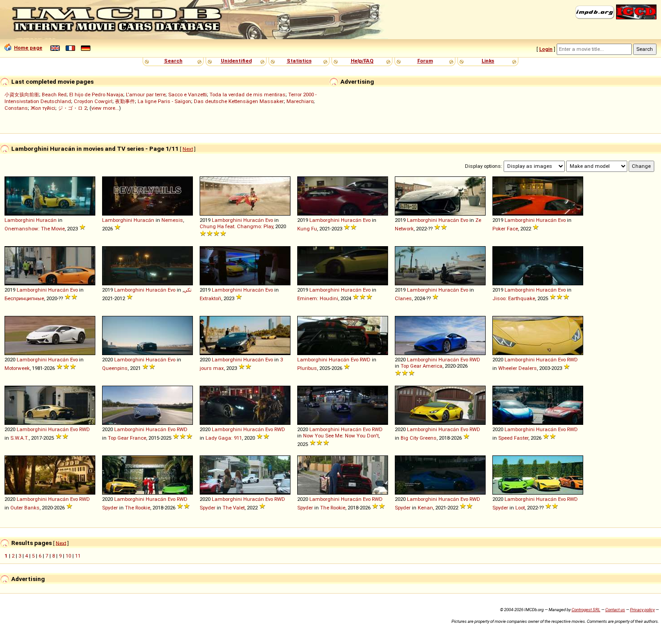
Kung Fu (307, 228)
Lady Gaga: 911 (223, 438)
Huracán (46, 220)
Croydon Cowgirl (93, 101)
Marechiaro (299, 101)
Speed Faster (513, 438)
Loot (520, 507)
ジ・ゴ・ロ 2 (72, 108)
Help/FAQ (362, 61)
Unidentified (236, 61)
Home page (28, 48)
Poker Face (505, 228)
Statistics (299, 61)
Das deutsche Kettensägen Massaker (239, 101)
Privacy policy (642, 609)
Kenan (425, 507)
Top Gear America (421, 366)
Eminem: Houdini (317, 298)
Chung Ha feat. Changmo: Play (236, 226)
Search (173, 61)
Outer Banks (25, 507)
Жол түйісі (43, 108)
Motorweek (17, 368)
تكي (187, 290)
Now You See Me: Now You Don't (341, 435)
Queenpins (115, 368)
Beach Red (54, 94)
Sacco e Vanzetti (187, 94)
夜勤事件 (125, 101)
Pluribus (307, 368)
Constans (16, 108)
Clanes (403, 298)
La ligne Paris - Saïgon (164, 101)
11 (77, 556)
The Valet (234, 507)
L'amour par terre (145, 94)
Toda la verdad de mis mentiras (248, 94)
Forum (425, 61)
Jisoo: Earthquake (513, 298)
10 (68, 556)
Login (546, 49)
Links (488, 61)
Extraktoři (210, 298)
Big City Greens (419, 438)
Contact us (615, 609)
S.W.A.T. (19, 438)
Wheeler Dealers (517, 368)
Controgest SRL (586, 609)
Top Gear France (127, 438)
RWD (365, 359)
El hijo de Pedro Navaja (96, 94)
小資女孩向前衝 (21, 94)
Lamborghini (19, 220)
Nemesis (172, 220)
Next (188, 149)
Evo (269, 220)
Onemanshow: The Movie (34, 228)
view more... (105, 108)
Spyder (110, 507)
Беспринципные (24, 298)
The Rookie (137, 507)
